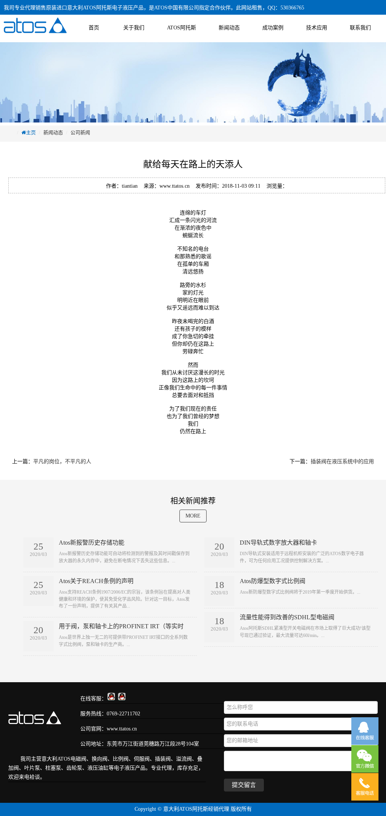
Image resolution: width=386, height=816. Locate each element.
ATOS (63, 759)
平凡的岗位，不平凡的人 (62, 461)
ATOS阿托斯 (181, 28)
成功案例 (272, 28)
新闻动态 (229, 28)
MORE (193, 516)
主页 (31, 132)
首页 (94, 28)
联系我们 (360, 28)
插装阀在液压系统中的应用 (342, 461)
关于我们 (133, 28)
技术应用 (316, 28)
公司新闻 (80, 132)
